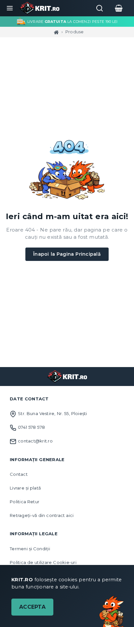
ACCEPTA (32, 607)
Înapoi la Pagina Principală (67, 254)
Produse (74, 31)
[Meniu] (10, 8)
